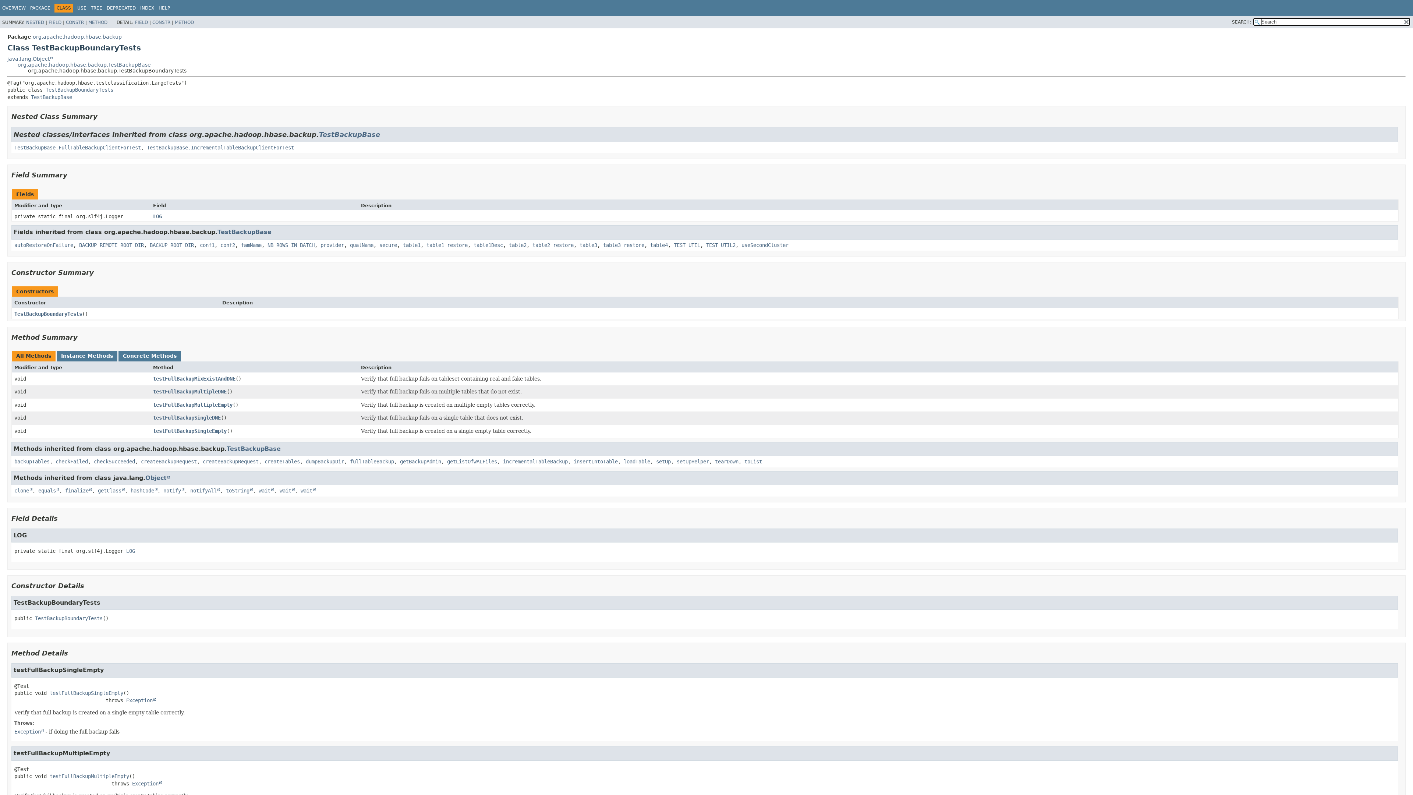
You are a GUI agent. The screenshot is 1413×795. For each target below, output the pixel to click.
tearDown (727, 461)
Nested (35, 22)
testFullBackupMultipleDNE (190, 392)
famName (251, 245)
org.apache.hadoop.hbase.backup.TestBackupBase (84, 65)
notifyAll (203, 491)
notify (172, 491)
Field (55, 22)
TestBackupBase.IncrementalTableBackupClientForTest (220, 148)
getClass (109, 491)
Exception (139, 700)
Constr (75, 22)
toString (237, 491)
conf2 (227, 245)
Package (40, 8)
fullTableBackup (372, 461)
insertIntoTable (596, 461)
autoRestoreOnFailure (43, 245)
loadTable (637, 461)
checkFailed (72, 461)
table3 (588, 245)
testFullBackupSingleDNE (187, 418)
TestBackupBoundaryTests (79, 90)
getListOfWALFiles (472, 461)
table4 (659, 245)
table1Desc (488, 245)
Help (164, 8)
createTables (282, 461)
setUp (663, 461)
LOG (157, 216)
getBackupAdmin (420, 461)
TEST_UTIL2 (721, 245)
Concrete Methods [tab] (150, 356)
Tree (96, 8)
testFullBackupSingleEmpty (190, 431)
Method (97, 22)
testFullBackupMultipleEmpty (193, 405)
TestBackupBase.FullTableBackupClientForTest (77, 148)
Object (156, 477)
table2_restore (553, 245)
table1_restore (447, 245)
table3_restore (623, 245)
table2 (518, 245)
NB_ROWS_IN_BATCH (291, 245)
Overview (14, 8)
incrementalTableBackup (535, 461)
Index (147, 8)
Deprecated (121, 8)
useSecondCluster (765, 245)
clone (21, 491)
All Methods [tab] (33, 356)
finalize (77, 491)
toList (753, 461)
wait (264, 491)
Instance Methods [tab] (87, 356)
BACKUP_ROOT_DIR (172, 245)
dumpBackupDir (325, 461)
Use (81, 8)
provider (332, 245)
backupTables (32, 461)
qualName (361, 245)
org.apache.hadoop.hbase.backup (77, 37)
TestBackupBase (51, 97)
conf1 (207, 245)
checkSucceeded (114, 461)
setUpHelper (693, 461)
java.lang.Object (28, 59)
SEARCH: (1241, 22)
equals (47, 491)
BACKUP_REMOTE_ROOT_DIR (111, 245)
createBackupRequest (169, 461)
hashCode (142, 491)
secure (388, 245)
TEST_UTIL (687, 245)
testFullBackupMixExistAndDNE (194, 379)
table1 (412, 245)
